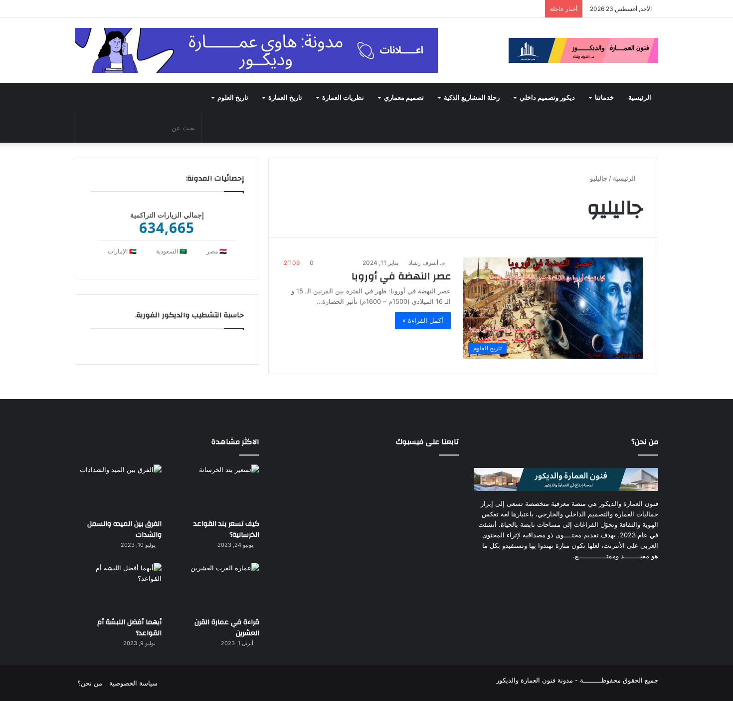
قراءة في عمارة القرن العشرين (226, 628)
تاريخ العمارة (285, 97)
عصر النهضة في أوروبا (401, 276)
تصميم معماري (404, 97)
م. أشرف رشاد (426, 262)
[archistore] (583, 50)
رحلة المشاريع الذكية (472, 97)
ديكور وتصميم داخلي (547, 97)
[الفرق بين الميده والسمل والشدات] (118, 489)
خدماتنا (604, 97)
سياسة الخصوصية (133, 683)
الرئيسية (639, 97)
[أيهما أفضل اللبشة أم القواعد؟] (118, 587)
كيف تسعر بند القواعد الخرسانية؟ (226, 529)
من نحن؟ (89, 683)
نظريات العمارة (343, 97)
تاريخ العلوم (232, 97)
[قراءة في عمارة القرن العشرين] (216, 587)
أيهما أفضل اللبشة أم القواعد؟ (129, 628)
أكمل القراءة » (422, 320)
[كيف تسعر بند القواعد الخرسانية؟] (216, 489)
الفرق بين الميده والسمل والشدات (124, 529)
